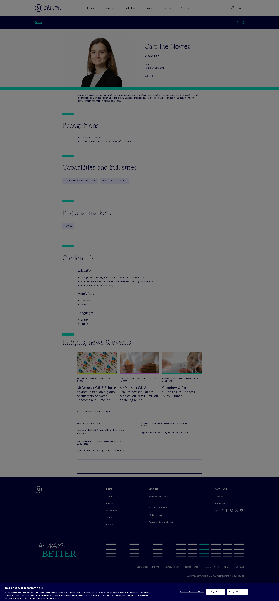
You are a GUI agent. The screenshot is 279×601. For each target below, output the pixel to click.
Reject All (215, 592)
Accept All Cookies (237, 592)
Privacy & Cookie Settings (192, 592)
